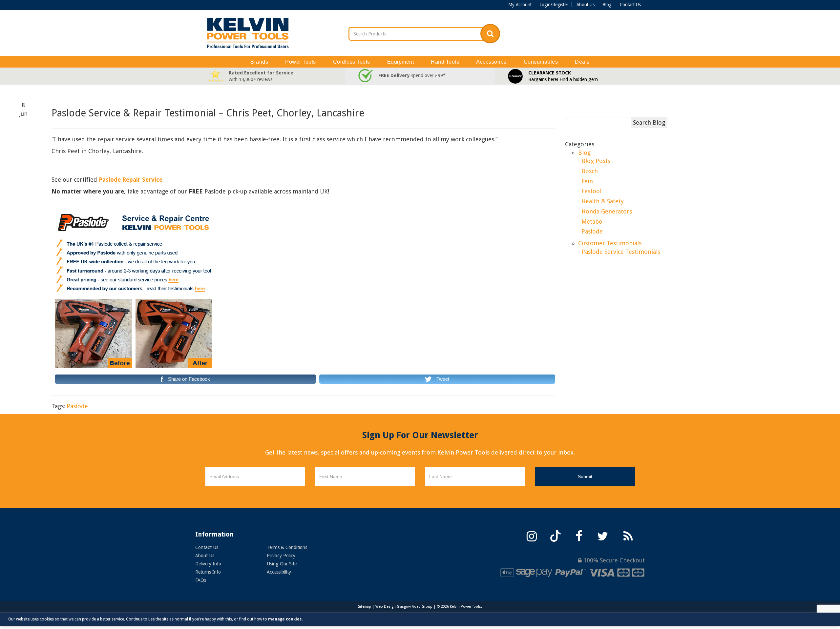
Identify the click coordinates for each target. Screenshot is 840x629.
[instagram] (532, 535)
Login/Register (553, 4)
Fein (587, 181)
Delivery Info (208, 563)
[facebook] (579, 535)
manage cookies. (285, 619)
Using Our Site (282, 563)
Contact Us (630, 4)
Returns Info (208, 572)
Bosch (589, 171)
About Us (586, 4)
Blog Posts (595, 160)
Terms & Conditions (287, 547)
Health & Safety (602, 201)
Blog (607, 4)
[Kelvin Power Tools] (247, 32)
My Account (520, 4)
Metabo (591, 221)
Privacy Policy (281, 555)
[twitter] (603, 535)
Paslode (77, 406)
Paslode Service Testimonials (620, 251)
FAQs (200, 580)
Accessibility (279, 572)
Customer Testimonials (609, 243)
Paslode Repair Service (130, 179)
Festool (591, 191)
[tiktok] (555, 535)
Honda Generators (606, 211)
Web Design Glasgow (393, 606)
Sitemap (364, 606)
